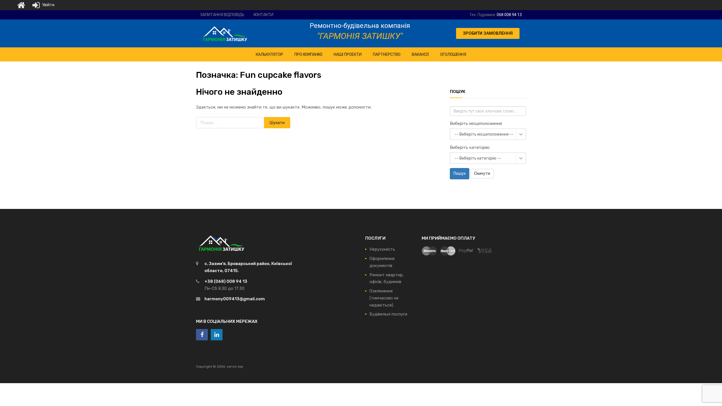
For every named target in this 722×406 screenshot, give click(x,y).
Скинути (482, 173)
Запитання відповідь (222, 14)
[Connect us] (202, 334)
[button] (488, 33)
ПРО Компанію (308, 54)
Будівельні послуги (388, 314)
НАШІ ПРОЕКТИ (348, 54)
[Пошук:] (230, 122)
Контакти (263, 14)
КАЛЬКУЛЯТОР (269, 54)
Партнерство (386, 54)
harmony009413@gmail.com (234, 298)
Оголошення (453, 54)
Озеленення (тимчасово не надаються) (384, 298)
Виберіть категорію (470, 147)
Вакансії (420, 54)
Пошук (460, 173)
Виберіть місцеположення (476, 123)
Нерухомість (382, 249)
